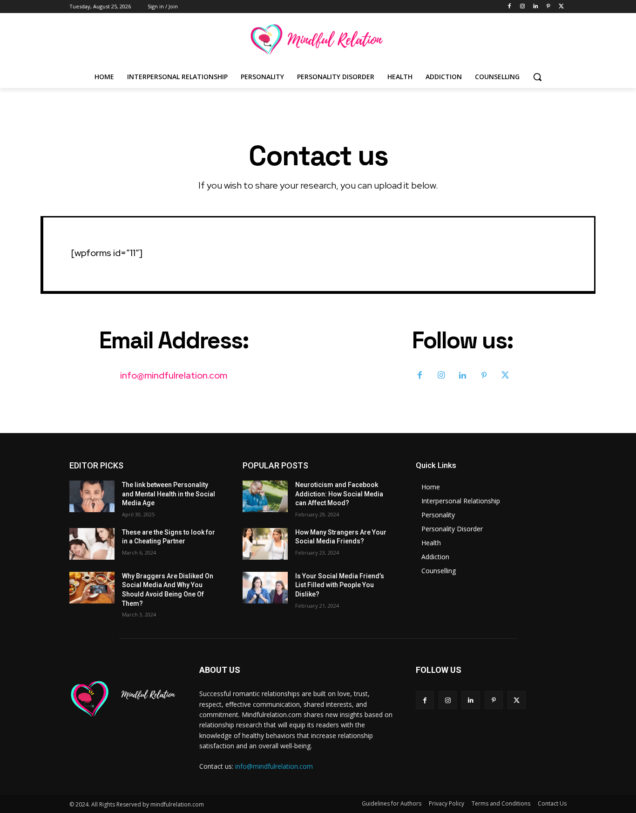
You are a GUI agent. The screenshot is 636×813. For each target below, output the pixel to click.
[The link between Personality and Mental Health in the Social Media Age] (92, 496)
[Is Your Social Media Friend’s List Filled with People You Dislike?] (265, 587)
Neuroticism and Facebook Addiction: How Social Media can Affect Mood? (339, 494)
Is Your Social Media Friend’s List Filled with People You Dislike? (339, 585)
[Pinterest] (548, 6)
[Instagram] (522, 6)
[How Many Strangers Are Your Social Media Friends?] (265, 544)
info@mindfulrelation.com (173, 375)
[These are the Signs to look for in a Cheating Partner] (92, 544)
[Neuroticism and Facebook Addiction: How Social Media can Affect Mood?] (265, 496)
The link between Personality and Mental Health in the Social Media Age (168, 494)
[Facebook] (509, 6)
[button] (537, 77)
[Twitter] (561, 6)
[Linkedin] (535, 6)
